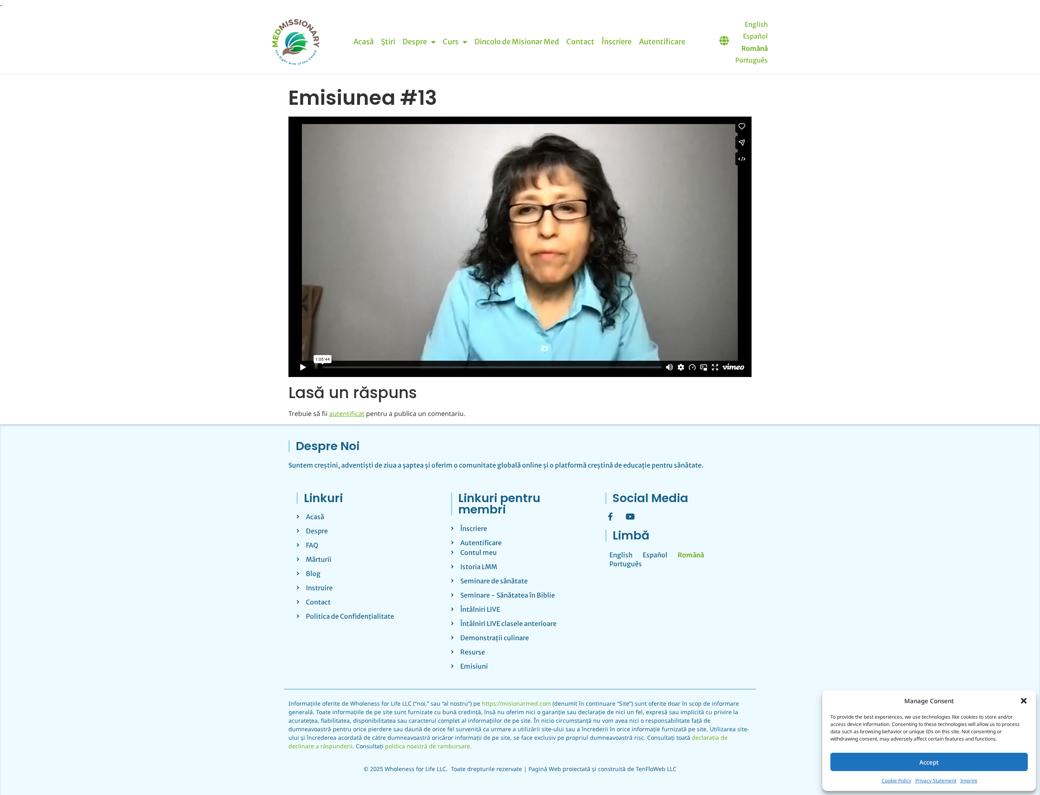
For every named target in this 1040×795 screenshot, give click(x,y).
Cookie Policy (896, 780)
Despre (415, 41)
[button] (1024, 701)
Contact (580, 41)
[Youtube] (630, 517)
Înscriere (617, 41)
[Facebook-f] (610, 517)
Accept (929, 762)
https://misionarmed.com (516, 703)
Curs (451, 41)
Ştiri (388, 41)
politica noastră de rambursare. (428, 746)
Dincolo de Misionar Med (516, 41)
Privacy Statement (935, 780)
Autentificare (662, 41)
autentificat (346, 413)
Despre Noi (328, 446)
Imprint (968, 780)
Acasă (363, 41)
